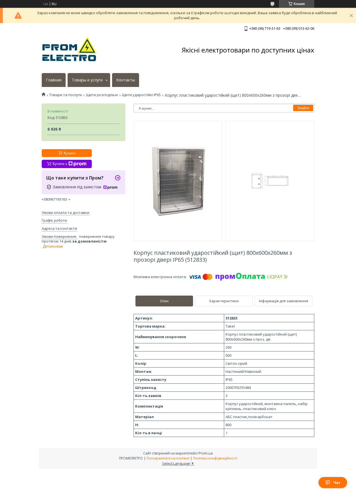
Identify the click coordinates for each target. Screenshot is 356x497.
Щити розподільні (102, 95)
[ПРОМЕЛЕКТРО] (69, 50)
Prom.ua (206, 453)
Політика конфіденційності (215, 458)
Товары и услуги (87, 80)
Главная (53, 80)
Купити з (60, 164)
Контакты (125, 80)
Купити (69, 153)
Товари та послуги (65, 95)
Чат (336, 482)
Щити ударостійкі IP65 (141, 95)
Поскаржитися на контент (168, 458)
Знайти (303, 108)
